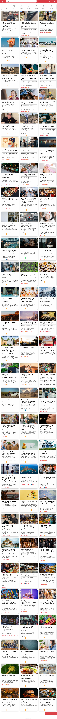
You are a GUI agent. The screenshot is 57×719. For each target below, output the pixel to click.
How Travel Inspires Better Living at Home (28, 575)
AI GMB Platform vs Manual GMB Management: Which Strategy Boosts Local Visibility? (28, 200)
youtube (51, 8)
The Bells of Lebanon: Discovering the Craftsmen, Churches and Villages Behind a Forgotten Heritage (28, 25)
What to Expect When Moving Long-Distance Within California (8, 453)
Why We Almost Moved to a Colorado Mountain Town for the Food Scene (47, 300)
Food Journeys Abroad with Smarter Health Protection (29, 501)
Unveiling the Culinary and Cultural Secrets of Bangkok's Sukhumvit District (9, 275)
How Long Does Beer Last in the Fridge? (10, 627)
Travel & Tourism (29, 331)
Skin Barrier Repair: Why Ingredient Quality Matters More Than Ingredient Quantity (47, 226)
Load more (50, 713)
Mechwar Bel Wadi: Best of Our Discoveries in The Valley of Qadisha (9, 77)
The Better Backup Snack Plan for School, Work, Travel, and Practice (28, 300)
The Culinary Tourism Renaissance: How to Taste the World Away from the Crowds (47, 478)
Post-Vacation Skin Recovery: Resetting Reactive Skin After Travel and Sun (9, 51)
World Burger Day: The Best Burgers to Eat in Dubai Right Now (29, 701)
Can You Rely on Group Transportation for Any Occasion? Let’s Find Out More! (47, 51)
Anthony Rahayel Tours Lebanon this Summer (27, 125)
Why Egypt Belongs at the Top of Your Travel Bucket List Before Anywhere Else (28, 401)
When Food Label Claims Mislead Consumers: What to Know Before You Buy (9, 426)
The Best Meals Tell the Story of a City (46, 273)
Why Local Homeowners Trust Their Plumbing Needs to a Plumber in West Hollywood (29, 628)
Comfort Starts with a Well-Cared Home (47, 452)
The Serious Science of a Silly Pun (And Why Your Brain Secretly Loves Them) (28, 453)
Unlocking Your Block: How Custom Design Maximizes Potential (9, 550)
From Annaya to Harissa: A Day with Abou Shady (9, 125)
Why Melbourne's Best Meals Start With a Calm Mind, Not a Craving (27, 102)
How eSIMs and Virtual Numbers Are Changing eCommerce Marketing (46, 628)
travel (14, 8)
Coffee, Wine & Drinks (13, 635)
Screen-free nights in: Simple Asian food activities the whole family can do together (10, 576)
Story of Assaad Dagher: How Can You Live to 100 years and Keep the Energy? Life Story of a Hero (48, 77)
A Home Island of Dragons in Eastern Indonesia (28, 476)
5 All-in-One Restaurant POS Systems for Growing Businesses (47, 126)
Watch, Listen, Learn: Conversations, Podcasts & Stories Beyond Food (47, 24)
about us (43, 8)
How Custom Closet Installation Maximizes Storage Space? (8, 225)
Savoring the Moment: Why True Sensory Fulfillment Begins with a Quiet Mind (10, 376)
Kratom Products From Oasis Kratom (8, 676)
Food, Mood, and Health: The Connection (47, 652)
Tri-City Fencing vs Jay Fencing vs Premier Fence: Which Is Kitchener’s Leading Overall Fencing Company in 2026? (9, 350)
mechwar (28, 8)
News (9, 32)
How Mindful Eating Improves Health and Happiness (8, 526)
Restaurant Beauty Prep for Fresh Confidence (28, 549)
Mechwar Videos (11, 85)
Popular (46, 32)
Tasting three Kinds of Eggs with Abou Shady (47, 101)
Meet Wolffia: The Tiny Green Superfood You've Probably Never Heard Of (28, 274)
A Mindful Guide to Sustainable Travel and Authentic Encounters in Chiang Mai (9, 603)
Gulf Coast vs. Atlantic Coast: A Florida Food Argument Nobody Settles (47, 349)
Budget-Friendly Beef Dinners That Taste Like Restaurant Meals (27, 677)
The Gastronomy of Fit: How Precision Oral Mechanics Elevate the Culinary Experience (47, 427)
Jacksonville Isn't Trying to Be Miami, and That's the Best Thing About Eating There (47, 151)
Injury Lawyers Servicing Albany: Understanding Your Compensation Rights (47, 550)
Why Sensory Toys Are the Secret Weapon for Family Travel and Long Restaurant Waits (29, 77)
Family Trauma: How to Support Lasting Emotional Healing (9, 150)
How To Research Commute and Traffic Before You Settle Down (27, 225)
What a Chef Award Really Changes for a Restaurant (28, 49)
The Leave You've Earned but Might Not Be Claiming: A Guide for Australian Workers (47, 402)
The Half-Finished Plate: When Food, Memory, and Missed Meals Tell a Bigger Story (28, 427)
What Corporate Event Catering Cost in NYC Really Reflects (10, 200)
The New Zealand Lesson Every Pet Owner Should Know (9, 324)
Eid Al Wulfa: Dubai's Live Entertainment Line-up (47, 676)
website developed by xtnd (22, 714)
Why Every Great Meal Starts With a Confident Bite (10, 101)
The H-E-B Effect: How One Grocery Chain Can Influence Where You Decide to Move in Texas (47, 376)
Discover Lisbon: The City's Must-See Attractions (9, 501)
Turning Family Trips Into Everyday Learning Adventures (28, 376)
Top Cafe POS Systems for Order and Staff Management (28, 150)
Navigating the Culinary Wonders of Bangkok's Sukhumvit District (46, 526)
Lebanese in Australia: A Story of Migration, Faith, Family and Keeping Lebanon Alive (9, 24)
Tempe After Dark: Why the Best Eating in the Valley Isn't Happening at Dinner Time (47, 603)
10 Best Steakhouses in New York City (29, 249)
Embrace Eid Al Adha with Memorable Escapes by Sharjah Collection (9, 701)
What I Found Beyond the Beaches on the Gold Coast (28, 323)
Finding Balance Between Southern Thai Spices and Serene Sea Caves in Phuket (47, 576)
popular (36, 8)
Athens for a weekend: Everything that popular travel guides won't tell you (28, 526)
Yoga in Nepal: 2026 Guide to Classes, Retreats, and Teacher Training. (47, 502)
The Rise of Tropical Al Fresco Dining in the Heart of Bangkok (9, 176)
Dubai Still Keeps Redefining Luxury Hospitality (7, 300)
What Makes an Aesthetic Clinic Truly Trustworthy (28, 175)
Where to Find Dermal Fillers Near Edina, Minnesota (46, 176)
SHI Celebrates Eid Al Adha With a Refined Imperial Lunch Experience (47, 701)
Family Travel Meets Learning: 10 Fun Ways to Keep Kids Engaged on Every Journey (9, 478)
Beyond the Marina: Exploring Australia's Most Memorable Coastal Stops (9, 250)
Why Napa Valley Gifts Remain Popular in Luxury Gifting (28, 602)
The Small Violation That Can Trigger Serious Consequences (47, 250)
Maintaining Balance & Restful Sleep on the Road (47, 323)
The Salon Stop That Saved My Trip (9, 400)
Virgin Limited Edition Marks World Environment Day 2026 (28, 653)
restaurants (21, 8)
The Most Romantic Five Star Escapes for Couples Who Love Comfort (47, 200)
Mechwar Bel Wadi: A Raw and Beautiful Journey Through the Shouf (9, 653)
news (6, 8)
